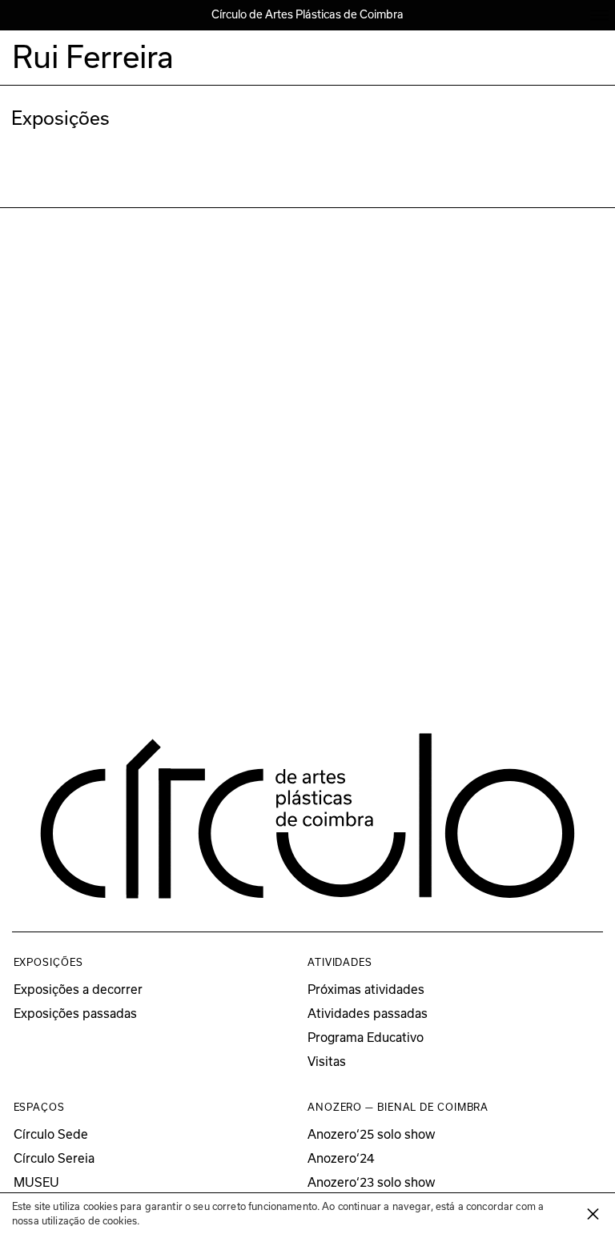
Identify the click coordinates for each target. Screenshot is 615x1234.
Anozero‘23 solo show (372, 1182)
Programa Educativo (366, 1037)
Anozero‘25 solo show (372, 1134)
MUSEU (36, 1182)
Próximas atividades (366, 989)
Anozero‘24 (341, 1158)
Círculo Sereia (54, 1158)
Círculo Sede (51, 1134)
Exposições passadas (75, 1013)
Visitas (327, 1061)
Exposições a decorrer (78, 989)
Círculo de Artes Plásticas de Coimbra (307, 14)
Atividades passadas (368, 1013)
